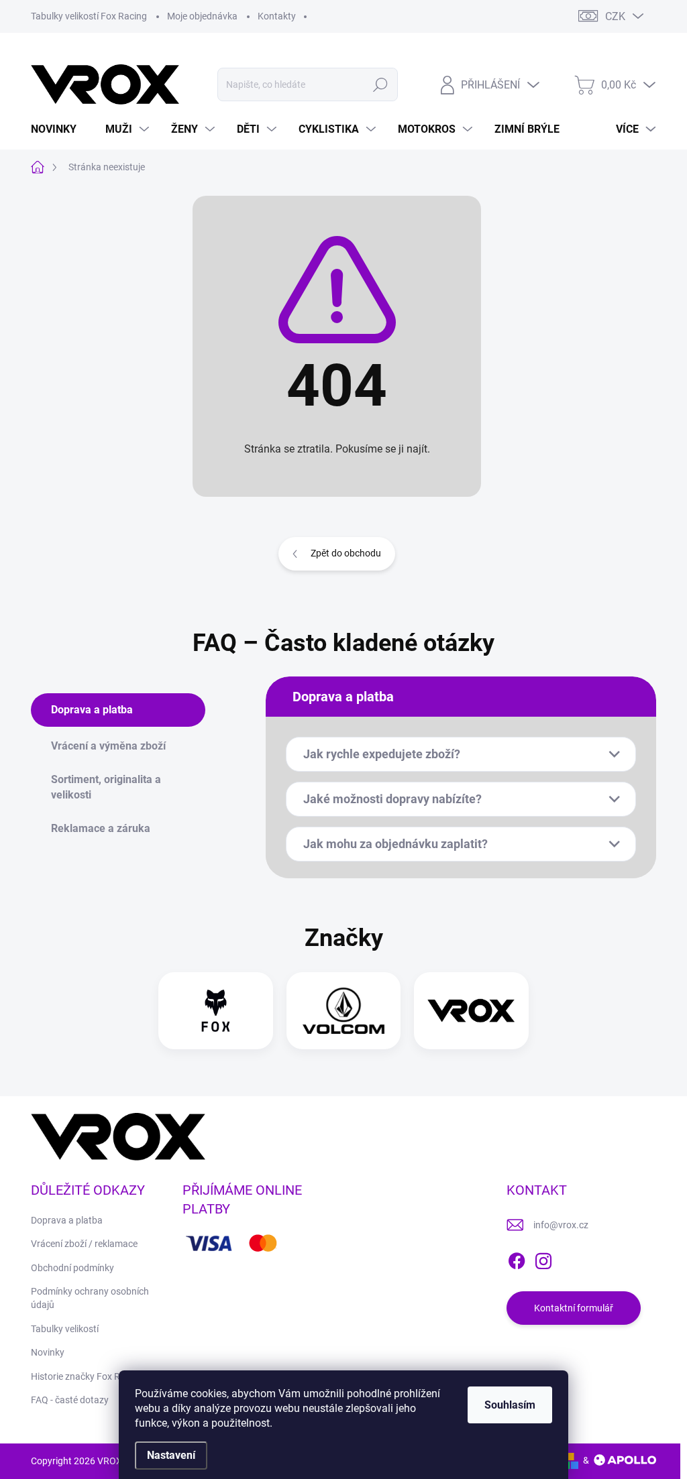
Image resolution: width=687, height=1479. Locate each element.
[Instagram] (543, 1258)
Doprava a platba (67, 1220)
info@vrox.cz (560, 1225)
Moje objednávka (202, 16)
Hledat (380, 84)
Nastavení (171, 1455)
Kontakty (277, 16)
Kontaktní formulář (573, 1308)
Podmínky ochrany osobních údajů (90, 1298)
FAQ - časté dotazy (70, 1400)
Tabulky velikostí (65, 1328)
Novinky (47, 1352)
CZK (615, 16)
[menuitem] (59, 129)
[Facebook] (517, 1258)
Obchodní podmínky (72, 1267)
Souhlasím (509, 1405)
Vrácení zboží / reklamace (84, 1243)
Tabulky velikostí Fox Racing (89, 16)
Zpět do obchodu (346, 553)
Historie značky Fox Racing (87, 1376)
